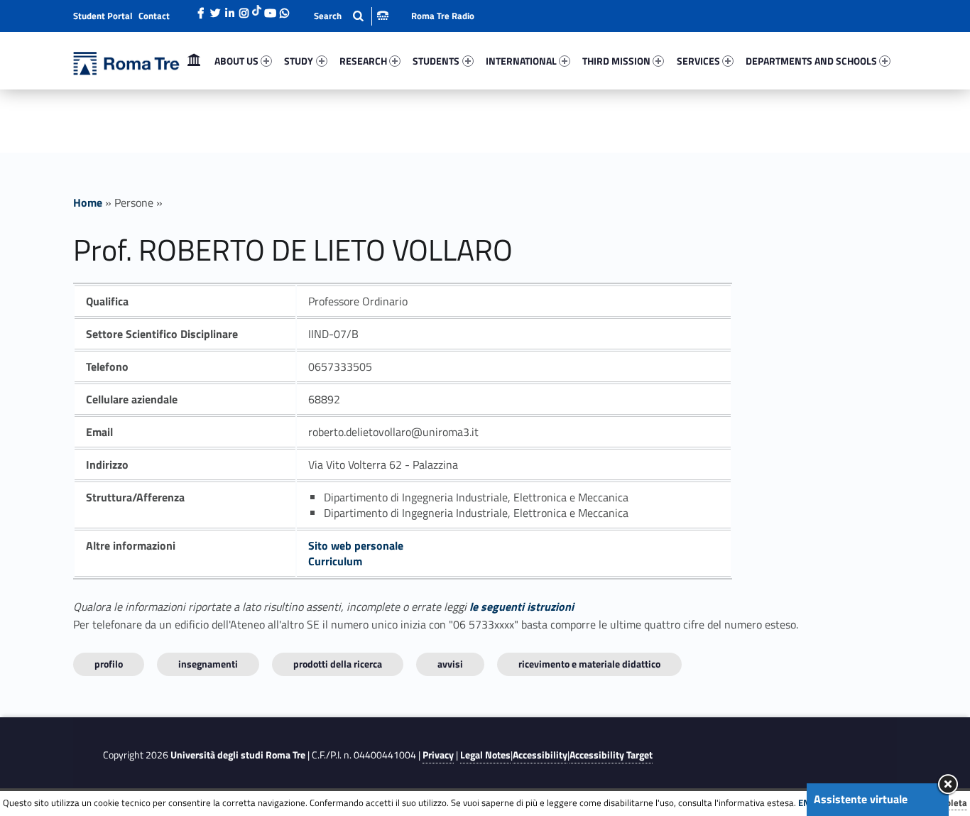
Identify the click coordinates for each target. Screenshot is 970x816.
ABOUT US (236, 60)
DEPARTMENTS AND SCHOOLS (811, 60)
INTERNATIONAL (521, 60)
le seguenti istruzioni (521, 606)
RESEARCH (363, 60)
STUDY (298, 60)
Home (194, 60)
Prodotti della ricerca (337, 663)
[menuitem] (194, 61)
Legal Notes (485, 755)
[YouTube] (269, 9)
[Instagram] (243, 9)
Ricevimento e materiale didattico (589, 663)
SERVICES (698, 60)
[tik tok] (257, 9)
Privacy (438, 755)
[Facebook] (201, 9)
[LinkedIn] (229, 9)
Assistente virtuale (861, 798)
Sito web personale (355, 545)
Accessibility (540, 755)
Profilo (108, 663)
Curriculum (335, 561)
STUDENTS (436, 60)
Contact (154, 16)
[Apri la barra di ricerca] (351, 16)
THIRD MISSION (616, 60)
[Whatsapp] (284, 9)
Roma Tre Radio (442, 16)
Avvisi (450, 663)
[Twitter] (215, 9)
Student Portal (103, 16)
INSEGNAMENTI (208, 663)
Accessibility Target (611, 755)
